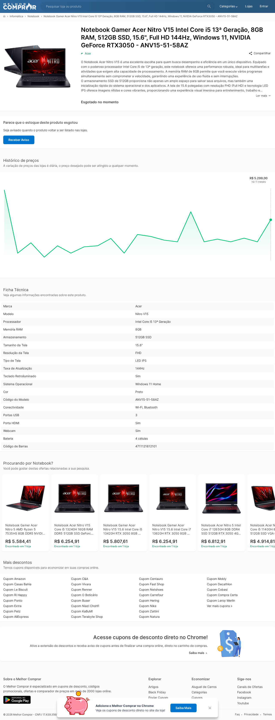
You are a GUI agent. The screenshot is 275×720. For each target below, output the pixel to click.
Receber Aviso (18, 140)
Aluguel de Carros (204, 687)
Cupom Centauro (151, 579)
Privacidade (251, 714)
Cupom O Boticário (84, 595)
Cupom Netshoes (151, 589)
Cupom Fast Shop (151, 584)
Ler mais (261, 95)
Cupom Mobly (216, 579)
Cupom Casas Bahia (17, 584)
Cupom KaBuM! (82, 611)
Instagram (244, 697)
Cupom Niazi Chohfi (85, 606)
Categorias (199, 692)
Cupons (197, 697)
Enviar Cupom (158, 697)
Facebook (244, 692)
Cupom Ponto (12, 600)
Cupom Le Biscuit (15, 589)
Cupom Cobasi (217, 589)
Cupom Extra (12, 606)
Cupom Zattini (149, 611)
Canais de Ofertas (250, 687)
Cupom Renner (81, 589)
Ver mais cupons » (219, 606)
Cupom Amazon (14, 579)
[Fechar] (211, 708)
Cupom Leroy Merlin (221, 600)
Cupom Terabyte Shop (87, 616)
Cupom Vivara (81, 584)
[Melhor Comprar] (20, 6)
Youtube (243, 703)
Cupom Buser (80, 600)
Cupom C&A (79, 579)
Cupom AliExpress (16, 616)
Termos (267, 714)
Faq (237, 714)
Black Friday (157, 692)
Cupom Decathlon (219, 584)
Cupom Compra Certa (222, 595)
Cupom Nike (147, 606)
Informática (16, 16)
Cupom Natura (149, 616)
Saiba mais (196, 653)
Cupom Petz (12, 611)
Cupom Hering (149, 600)
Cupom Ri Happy (15, 595)
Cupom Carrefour (151, 595)
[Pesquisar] (209, 6)
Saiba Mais (183, 708)
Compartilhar (262, 53)
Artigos (153, 687)
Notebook (33, 16)
